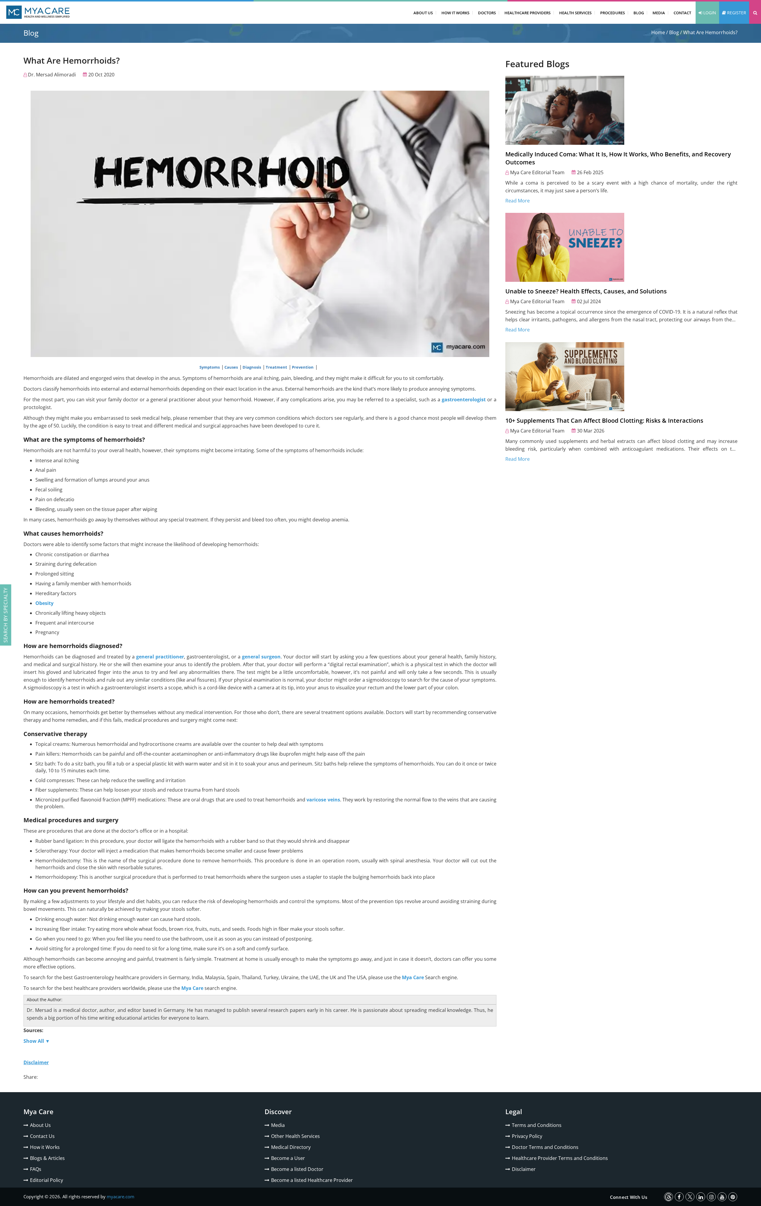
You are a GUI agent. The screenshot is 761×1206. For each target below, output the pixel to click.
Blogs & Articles (47, 1158)
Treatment (277, 367)
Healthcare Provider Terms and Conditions (560, 1158)
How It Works (455, 12)
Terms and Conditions (537, 1125)
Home (658, 32)
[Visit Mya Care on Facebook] (679, 1196)
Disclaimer (524, 1169)
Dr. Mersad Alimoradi (52, 74)
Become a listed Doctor (297, 1169)
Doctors (487, 12)
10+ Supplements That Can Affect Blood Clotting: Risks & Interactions (604, 420)
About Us (423, 12)
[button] (755, 12)
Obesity (44, 603)
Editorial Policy (46, 1180)
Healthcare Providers (527, 12)
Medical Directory (291, 1147)
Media (658, 12)
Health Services (575, 12)
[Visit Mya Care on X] (689, 1196)
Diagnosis (252, 367)
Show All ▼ (36, 1041)
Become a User (288, 1158)
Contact (682, 12)
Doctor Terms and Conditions (545, 1147)
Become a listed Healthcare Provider (312, 1180)
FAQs (35, 1169)
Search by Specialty (5, 615)
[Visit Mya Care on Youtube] (722, 1196)
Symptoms (210, 367)
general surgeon (261, 656)
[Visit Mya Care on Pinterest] (732, 1196)
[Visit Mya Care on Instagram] (711, 1196)
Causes (231, 367)
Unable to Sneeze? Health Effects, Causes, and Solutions (586, 291)
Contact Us (42, 1136)
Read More (517, 200)
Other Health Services (295, 1136)
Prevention (303, 367)
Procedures (612, 12)
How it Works (45, 1147)
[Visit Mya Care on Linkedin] (700, 1196)
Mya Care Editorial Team (537, 172)
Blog (638, 12)
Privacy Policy (527, 1136)
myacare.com (120, 1196)
